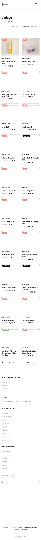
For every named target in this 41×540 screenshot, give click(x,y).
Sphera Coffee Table (28, 61)
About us (4, 382)
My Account (5, 413)
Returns (4, 433)
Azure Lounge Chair (7, 222)
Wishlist (4, 420)
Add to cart (5, 58)
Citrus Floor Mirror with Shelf (8, 62)
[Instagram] (22, 533)
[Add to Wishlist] (18, 58)
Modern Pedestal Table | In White (30, 159)
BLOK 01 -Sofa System (8, 287)
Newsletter (5, 423)
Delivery (4, 430)
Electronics (5, 458)
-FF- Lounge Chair (28, 320)
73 (28, 362)
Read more (25, 154)
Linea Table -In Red (28, 94)
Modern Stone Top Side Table (29, 255)
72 (24, 362)
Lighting (4, 462)
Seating (3, 465)
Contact (4, 389)
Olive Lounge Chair (28, 191)
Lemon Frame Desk (7, 255)
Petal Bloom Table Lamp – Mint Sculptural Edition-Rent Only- (10, 353)
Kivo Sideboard (27, 127)
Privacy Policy (6, 437)
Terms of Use (5, 440)
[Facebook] (19, 533)
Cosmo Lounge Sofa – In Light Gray (30, 288)
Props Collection (7, 475)
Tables (3, 472)
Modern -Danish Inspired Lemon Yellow (9, 95)
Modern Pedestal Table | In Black (30, 223)
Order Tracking (6, 417)
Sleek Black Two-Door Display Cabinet (29, 352)
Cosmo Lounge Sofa (7, 320)
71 (20, 362)
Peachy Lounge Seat (8, 191)
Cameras (4, 455)
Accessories (5, 451)
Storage (4, 468)
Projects (4, 385)
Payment (4, 427)
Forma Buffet (5, 127)
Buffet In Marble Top (8, 158)
